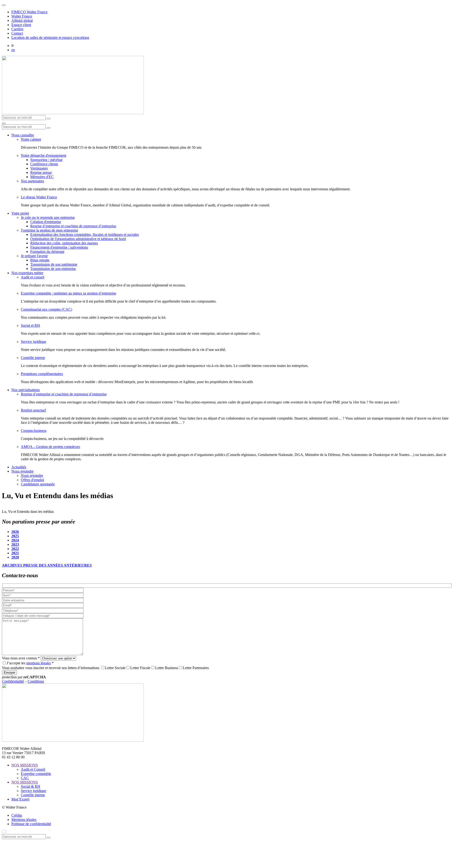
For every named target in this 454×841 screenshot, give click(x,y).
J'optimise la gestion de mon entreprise (49, 230)
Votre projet (20, 213)
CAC (25, 778)
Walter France (21, 16)
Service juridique (33, 342)
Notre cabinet (31, 139)
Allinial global (22, 20)
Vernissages (39, 168)
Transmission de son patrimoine (53, 264)
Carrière (17, 29)
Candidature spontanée (38, 484)
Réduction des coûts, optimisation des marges (64, 243)
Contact (17, 33)
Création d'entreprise (45, 222)
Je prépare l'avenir (34, 256)
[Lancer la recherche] (48, 118)
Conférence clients (44, 164)
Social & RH (30, 786)
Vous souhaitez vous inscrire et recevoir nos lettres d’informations (50, 668)
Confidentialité (13, 681)
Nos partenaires (32, 181)
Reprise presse (41, 172)
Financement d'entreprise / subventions (59, 247)
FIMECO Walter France (29, 12)
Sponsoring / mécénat (46, 160)
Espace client (21, 25)
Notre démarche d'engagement (43, 155)
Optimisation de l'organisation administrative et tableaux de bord (78, 239)
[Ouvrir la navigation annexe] (4, 5)
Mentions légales (23, 820)
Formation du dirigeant (47, 252)
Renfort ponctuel (33, 410)
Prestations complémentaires (42, 374)
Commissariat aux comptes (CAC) (46, 309)
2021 (15, 553)
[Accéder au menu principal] (4, 123)
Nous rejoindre (22, 471)
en (13, 50)
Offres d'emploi (32, 480)
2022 (15, 549)
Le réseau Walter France (39, 197)
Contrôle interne (33, 358)
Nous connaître (22, 135)
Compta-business (33, 431)
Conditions (36, 681)
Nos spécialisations (25, 390)
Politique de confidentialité (31, 824)
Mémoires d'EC (42, 177)
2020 (15, 557)
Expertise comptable (36, 774)
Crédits (16, 815)
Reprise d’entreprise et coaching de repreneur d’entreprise (73, 226)
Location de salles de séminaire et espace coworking (50, 38)
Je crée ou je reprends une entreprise (48, 217)
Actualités (18, 467)
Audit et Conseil (33, 769)
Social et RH (30, 325)
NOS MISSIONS (24, 765)
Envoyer (9, 672)
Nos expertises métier (27, 273)
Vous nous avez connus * (21, 658)
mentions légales (38, 663)
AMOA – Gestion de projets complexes (50, 447)
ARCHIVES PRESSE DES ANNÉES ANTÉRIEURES (47, 565)
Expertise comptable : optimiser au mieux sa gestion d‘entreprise (68, 293)
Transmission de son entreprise (53, 269)
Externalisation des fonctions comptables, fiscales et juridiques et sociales (84, 235)
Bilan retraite (39, 260)
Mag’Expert (20, 799)
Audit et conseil (32, 277)
